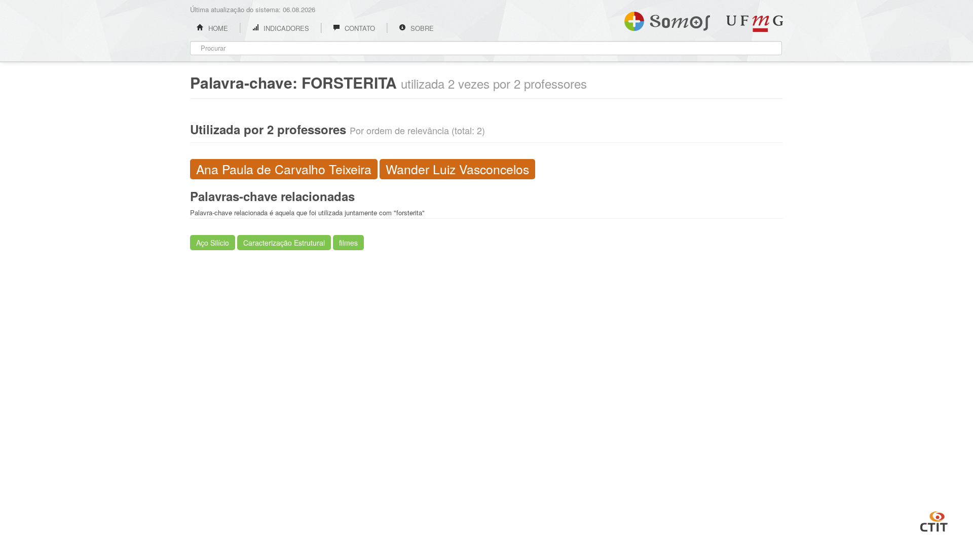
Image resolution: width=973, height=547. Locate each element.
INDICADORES (285, 28)
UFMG (754, 23)
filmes (348, 243)
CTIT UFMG (934, 520)
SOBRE (421, 28)
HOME (217, 28)
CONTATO (359, 28)
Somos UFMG (667, 19)
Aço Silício (212, 243)
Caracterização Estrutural (284, 243)
